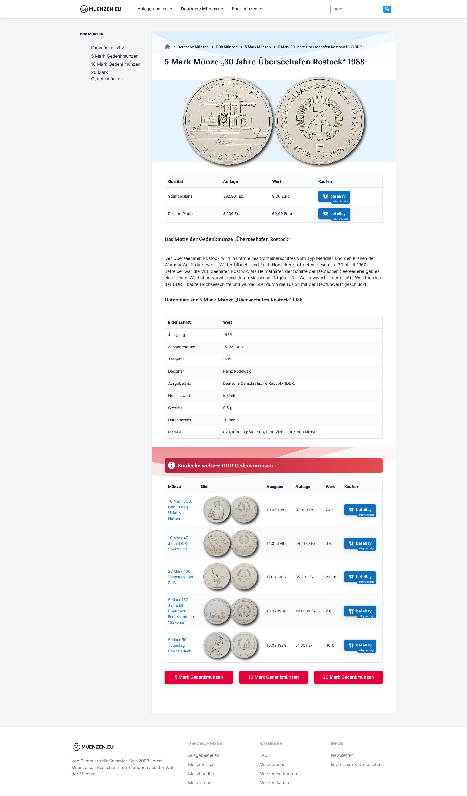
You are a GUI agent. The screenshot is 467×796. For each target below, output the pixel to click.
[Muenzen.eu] (167, 47)
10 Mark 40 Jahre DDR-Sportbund (178, 543)
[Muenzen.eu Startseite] (102, 9)
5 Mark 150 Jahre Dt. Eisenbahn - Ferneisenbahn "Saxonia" (181, 611)
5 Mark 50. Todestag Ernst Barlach (179, 645)
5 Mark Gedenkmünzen (199, 677)
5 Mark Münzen (258, 47)
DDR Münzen (227, 47)
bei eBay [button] (338, 196)
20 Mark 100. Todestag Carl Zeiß (180, 577)
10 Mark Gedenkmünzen (273, 677)
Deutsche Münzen (193, 47)
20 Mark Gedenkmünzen (348, 677)
